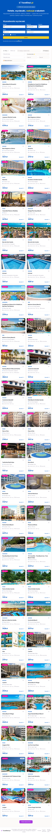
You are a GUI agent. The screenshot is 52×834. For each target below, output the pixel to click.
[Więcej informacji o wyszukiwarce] (21, 41)
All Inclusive (7, 34)
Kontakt (39, 830)
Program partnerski (44, 830)
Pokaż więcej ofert (26, 821)
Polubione (46, 50)
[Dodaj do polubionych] (23, 82)
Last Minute (14, 34)
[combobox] (37, 54)
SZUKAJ (26, 37)
